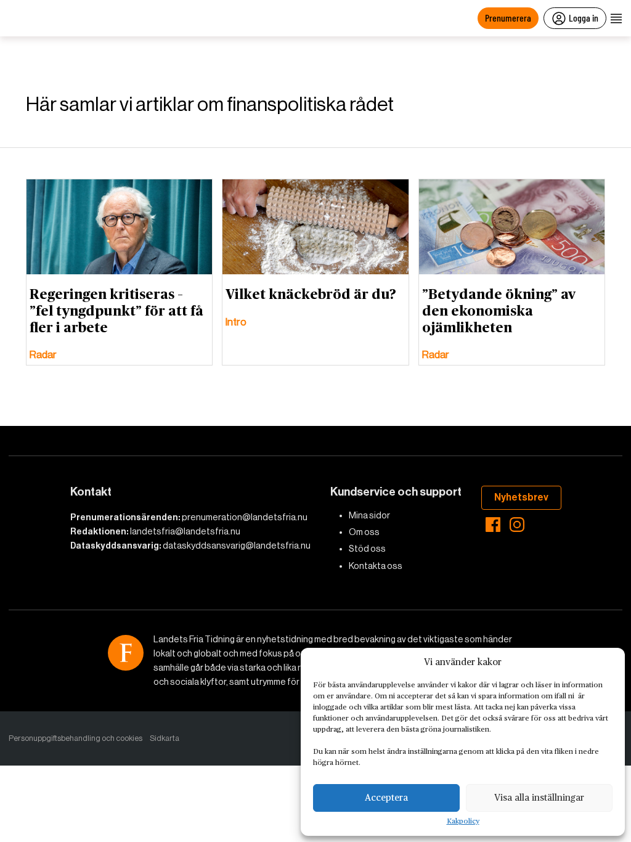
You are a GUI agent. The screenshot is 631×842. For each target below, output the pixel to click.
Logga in (583, 17)
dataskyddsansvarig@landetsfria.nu (237, 545)
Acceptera (386, 798)
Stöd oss (367, 549)
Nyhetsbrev (521, 497)
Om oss (364, 532)
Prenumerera (508, 17)
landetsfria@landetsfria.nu (185, 531)
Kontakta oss (375, 566)
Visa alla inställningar (539, 798)
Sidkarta (164, 738)
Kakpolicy (463, 821)
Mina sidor (369, 515)
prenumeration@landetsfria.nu (244, 517)
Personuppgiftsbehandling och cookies (75, 738)
